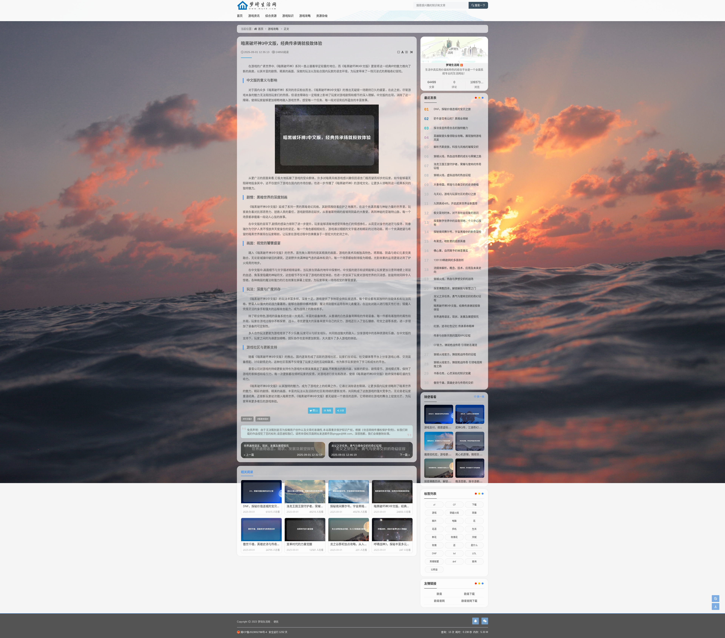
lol (454, 553)
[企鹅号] (475, 621)
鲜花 (434, 537)
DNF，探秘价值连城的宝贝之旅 (452, 109)
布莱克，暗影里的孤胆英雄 (449, 241)
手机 (454, 529)
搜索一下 (480, 5)
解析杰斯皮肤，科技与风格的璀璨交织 (456, 147)
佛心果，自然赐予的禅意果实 (451, 250)
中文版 (247, 419)
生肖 (474, 529)
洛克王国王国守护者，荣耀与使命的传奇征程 (457, 166)
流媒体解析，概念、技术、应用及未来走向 (457, 269)
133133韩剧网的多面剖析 (449, 260)
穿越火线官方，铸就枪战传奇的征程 (455, 354)
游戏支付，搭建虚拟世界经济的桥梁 (445, 427)
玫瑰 (434, 545)
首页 (240, 16)
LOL (474, 553)
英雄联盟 (434, 561)
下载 (474, 504)
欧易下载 (469, 594)
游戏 (434, 512)
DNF (434, 553)
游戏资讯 (254, 16)
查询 (474, 561)
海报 (329, 410)
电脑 (454, 521)
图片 (434, 521)
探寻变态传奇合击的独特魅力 (451, 128)
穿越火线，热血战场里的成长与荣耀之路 (457, 156)
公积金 (434, 569)
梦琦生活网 (454, 65)
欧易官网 (439, 601)
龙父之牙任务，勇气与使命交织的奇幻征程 (457, 298)
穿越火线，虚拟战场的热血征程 (452, 175)
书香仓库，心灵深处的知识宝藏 (452, 373)
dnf (454, 561)
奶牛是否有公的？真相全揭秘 (451, 118)
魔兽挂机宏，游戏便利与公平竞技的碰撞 (448, 454)
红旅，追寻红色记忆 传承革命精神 (454, 326)
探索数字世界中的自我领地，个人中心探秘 (457, 222)
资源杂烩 (322, 16)
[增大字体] (406, 52)
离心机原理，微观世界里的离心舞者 (476, 454)
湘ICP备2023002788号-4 (254, 632)
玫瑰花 (454, 537)
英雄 (474, 512)
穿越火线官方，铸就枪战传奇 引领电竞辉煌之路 (458, 364)
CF (454, 504)
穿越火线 (454, 512)
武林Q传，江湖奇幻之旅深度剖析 (474, 427)
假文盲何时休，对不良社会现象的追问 (456, 213)
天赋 (474, 537)
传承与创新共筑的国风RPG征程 (452, 335)
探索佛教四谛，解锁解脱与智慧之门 (455, 288)
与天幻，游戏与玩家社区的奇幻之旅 (455, 194)
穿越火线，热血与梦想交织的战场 (453, 279)
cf (434, 504)
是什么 (474, 545)
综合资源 (271, 16)
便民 (276, 621)
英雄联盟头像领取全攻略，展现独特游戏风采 (457, 137)
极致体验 (263, 419)
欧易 (439, 594)
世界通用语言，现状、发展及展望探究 (456, 316)
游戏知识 (288, 16)
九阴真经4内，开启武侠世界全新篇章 (455, 203)
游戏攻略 (305, 16)
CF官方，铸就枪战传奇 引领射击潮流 (455, 345)
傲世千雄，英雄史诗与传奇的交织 (453, 382)
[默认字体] (402, 52)
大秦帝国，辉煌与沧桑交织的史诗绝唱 (456, 184)
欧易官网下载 (469, 601)
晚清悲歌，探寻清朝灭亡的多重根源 (476, 481)
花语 (434, 529)
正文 (286, 29)
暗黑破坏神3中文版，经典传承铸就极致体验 (457, 307)
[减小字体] (398, 52)
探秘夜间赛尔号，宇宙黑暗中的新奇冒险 (457, 231)
